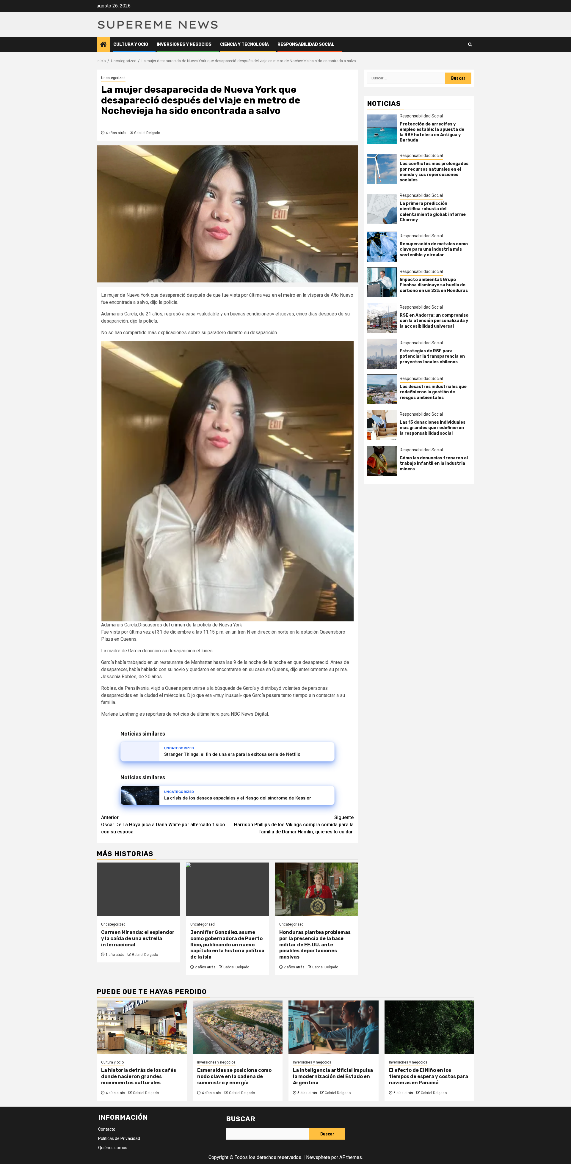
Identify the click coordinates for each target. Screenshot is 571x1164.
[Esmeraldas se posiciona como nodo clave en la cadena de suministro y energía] (238, 1027)
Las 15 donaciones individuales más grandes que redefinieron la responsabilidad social (432, 428)
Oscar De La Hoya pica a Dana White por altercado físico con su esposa (163, 825)
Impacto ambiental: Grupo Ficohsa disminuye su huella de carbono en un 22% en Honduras (434, 285)
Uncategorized (113, 78)
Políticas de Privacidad (119, 1138)
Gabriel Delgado (147, 133)
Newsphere (318, 1157)
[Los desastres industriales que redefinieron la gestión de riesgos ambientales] (382, 389)
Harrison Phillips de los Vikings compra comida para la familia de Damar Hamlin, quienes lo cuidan (294, 825)
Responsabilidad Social (306, 44)
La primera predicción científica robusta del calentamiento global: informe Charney (433, 212)
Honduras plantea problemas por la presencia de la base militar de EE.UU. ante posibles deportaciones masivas (315, 944)
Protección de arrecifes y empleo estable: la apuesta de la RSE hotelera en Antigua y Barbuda (432, 132)
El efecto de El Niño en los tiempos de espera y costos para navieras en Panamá (428, 1076)
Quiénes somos (112, 1147)
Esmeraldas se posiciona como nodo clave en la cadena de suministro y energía (234, 1076)
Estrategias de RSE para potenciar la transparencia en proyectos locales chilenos (432, 357)
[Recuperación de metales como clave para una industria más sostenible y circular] (382, 247)
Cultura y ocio (130, 44)
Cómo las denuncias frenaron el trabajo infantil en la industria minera (434, 464)
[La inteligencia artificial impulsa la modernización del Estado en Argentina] (333, 1027)
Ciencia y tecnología (244, 44)
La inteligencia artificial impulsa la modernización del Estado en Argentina (333, 1076)
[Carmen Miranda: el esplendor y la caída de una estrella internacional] (138, 889)
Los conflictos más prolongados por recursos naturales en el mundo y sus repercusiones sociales (434, 172)
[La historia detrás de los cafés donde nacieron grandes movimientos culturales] (142, 1027)
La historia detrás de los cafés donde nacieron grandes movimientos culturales (138, 1076)
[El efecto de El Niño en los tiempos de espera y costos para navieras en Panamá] (430, 1027)
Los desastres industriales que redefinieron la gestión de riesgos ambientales (433, 392)
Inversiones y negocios (184, 44)
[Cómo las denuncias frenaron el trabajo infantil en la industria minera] (382, 461)
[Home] (103, 45)
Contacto (106, 1129)
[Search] (470, 44)
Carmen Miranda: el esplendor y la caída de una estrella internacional (138, 938)
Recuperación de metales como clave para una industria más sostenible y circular (434, 249)
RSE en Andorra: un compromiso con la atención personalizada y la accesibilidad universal (434, 321)
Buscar (240, 1119)
